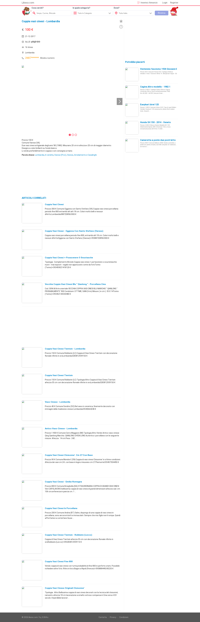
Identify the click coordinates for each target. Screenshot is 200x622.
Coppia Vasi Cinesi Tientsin (59, 375)
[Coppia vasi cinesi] (32, 213)
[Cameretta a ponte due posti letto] (132, 145)
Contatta (103, 617)
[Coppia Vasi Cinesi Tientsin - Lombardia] (32, 357)
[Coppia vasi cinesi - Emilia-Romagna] (32, 490)
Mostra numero (47, 58)
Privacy (113, 617)
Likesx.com (28, 2)
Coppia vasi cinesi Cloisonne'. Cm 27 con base (69, 455)
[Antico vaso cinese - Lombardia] (32, 437)
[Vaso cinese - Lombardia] (32, 410)
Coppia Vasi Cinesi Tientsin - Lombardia (65, 349)
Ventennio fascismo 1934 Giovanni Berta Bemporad (166, 69)
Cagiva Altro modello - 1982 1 (155, 86)
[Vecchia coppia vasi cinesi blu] (32, 293)
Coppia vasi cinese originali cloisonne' (64, 588)
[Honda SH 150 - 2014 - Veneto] (132, 128)
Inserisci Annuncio (149, 2)
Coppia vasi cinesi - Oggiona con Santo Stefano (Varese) (74, 231)
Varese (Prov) (60, 155)
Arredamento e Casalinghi (85, 155)
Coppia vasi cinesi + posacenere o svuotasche (69, 257)
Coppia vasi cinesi (54, 204)
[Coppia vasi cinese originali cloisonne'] (32, 597)
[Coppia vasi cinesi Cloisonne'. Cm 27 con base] (32, 464)
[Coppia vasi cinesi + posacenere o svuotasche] (32, 266)
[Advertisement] (96, 42)
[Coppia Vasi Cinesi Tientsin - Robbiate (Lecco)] (32, 543)
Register (174, 2)
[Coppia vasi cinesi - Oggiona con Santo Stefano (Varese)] (32, 239)
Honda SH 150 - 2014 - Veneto (155, 122)
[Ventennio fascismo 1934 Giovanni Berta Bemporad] (132, 74)
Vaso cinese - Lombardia (57, 402)
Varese (70, 155)
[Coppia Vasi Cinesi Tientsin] (32, 384)
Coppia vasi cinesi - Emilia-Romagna (63, 482)
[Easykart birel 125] (132, 110)
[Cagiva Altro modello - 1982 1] (132, 92)
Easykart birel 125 (149, 104)
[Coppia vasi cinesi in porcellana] (32, 517)
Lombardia (39, 155)
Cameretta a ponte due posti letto (158, 140)
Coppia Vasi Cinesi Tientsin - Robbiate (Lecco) (68, 535)
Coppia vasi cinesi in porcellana (61, 508)
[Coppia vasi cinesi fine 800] (32, 570)
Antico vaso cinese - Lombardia (61, 428)
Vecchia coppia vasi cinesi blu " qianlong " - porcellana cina (75, 284)
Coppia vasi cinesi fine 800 (59, 561)
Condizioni (123, 617)
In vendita (49, 155)
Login (164, 2)
